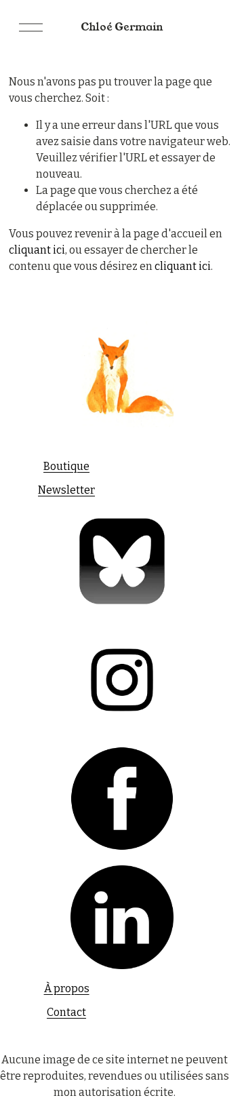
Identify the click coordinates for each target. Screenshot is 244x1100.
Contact (66, 1012)
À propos (66, 988)
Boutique (66, 466)
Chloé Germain (122, 27)
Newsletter (66, 490)
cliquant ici (37, 249)
